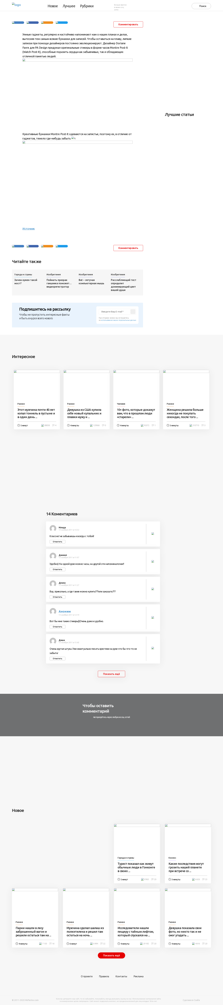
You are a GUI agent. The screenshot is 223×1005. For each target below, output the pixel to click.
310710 (196, 425)
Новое (53, 6)
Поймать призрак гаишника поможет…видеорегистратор (59, 283)
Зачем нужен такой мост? (25, 282)
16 (53, 943)
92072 (146, 425)
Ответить (57, 542)
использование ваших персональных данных (118, 320)
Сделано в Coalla (191, 1000)
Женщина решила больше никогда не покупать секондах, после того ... (185, 413)
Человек (121, 404)
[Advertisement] (187, 61)
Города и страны (23, 274)
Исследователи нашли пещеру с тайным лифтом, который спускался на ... (136, 931)
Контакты (121, 976)
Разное (21, 404)
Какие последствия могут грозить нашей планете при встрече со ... (186, 867)
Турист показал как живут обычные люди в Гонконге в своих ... (136, 867)
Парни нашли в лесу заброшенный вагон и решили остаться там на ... (33, 931)
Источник (28, 228)
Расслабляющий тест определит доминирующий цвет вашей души (123, 285)
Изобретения (54, 274)
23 (206, 879)
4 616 (197, 943)
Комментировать (128, 24)
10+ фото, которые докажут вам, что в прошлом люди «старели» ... (136, 413)
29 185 (146, 943)
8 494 (95, 943)
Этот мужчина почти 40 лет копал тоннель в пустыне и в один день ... (36, 413)
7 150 (44, 943)
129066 (96, 425)
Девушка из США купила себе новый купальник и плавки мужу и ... (84, 413)
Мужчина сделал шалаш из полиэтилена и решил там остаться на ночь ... (85, 931)
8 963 (146, 879)
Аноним (65, 611)
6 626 (197, 879)
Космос (172, 858)
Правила (104, 976)
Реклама (139, 976)
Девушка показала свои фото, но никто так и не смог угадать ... (185, 931)
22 (104, 943)
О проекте (87, 976)
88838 (47, 425)
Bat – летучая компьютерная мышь (91, 282)
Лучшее (69, 6)
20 (155, 879)
